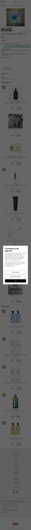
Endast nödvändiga (15, 276)
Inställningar (15, 272)
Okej (15, 280)
